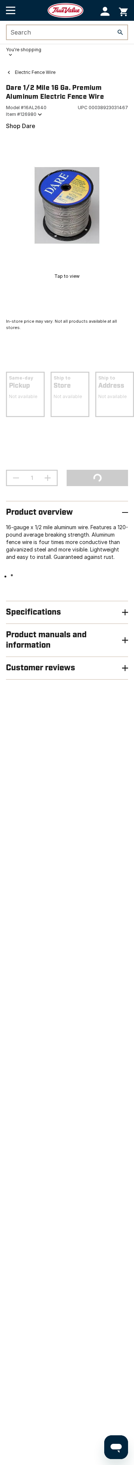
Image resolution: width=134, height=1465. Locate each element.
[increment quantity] (47, 478)
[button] (105, 11)
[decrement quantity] (16, 478)
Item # (21, 114)
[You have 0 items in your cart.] (123, 10)
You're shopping (23, 49)
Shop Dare (20, 126)
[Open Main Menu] (10, 10)
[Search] (120, 32)
